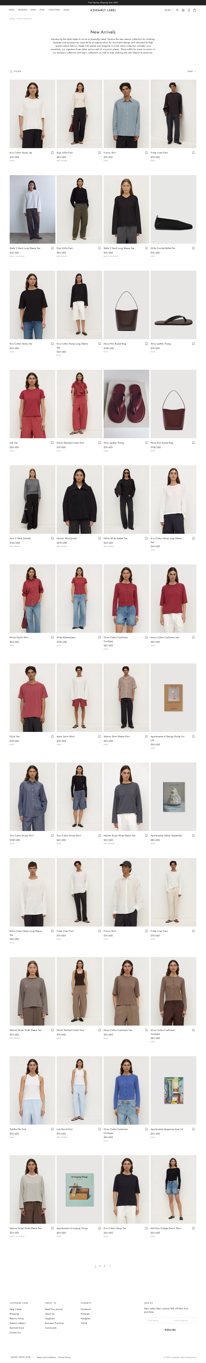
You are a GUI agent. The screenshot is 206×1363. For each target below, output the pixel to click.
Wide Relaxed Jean (66, 637)
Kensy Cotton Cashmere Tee (165, 637)
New (11, 9)
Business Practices (54, 1323)
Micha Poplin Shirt (19, 637)
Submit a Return (18, 1323)
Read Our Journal (54, 1309)
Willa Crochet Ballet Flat (163, 248)
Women (22, 9)
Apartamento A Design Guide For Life (168, 738)
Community (51, 1327)
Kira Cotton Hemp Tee (21, 152)
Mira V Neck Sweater (20, 538)
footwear (57, 42)
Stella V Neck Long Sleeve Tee (25, 248)
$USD (168, 10)
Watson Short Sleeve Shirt (117, 736)
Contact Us (15, 1332)
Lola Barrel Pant (65, 1129)
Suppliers (50, 1318)
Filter (17, 71)
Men (33, 9)
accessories (73, 42)
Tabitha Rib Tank (18, 1129)
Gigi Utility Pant (65, 152)
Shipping (14, 1313)
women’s (61, 52)
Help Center (16, 1309)
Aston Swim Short (66, 736)
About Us (49, 1313)
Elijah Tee (14, 736)
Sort (190, 71)
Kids (42, 9)
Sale (66, 9)
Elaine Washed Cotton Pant (70, 442)
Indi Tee (14, 442)
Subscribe (170, 1329)
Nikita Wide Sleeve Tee (115, 538)
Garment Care (17, 1327)
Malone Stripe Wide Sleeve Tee (119, 835)
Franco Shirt (110, 152)
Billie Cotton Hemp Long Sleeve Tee (26, 932)
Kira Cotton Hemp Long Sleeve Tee (72, 345)
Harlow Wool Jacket (67, 538)
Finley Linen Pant (159, 152)
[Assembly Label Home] (103, 10)
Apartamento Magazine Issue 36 (167, 1129)
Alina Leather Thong (161, 343)
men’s (84, 52)
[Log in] (183, 10)
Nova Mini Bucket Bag (115, 343)
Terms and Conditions (46, 1357)
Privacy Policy (64, 1357)
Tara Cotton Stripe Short (69, 835)
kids (112, 52)
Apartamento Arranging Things (72, 1228)
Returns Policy (17, 1318)
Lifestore (54, 9)
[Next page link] (109, 1266)
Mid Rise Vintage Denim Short (166, 1228)
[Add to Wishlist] (52, 153)
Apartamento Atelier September (166, 835)
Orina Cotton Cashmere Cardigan (116, 639)
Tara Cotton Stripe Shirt (21, 835)
